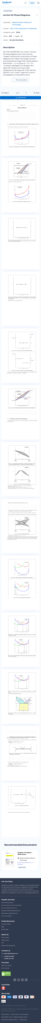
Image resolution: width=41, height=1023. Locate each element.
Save (37, 93)
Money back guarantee (8, 945)
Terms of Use (14, 1014)
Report (6, 93)
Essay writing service (7, 902)
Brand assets (5, 968)
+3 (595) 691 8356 (9, 956)
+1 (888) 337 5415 (9, 958)
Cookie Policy (23, 1020)
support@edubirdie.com (32, 893)
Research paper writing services (10, 910)
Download (22, 98)
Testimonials (5, 940)
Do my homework (6, 916)
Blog (2, 927)
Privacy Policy (5, 1014)
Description (9, 47)
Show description (21, 80)
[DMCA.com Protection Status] (20, 973)
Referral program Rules (20, 1017)
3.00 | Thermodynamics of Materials (23, 28)
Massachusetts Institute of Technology (22, 23)
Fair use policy (24, 1014)
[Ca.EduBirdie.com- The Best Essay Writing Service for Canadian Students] (3, 989)
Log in (32, 3)
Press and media (6, 965)
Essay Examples (6, 924)
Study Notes (4, 929)
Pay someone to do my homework (11, 905)
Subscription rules (6, 1017)
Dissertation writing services (9, 913)
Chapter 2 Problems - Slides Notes (25, 853)
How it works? (5, 937)
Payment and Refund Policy (9, 1020)
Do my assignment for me (9, 908)
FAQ (2, 943)
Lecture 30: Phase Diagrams (16, 15)
